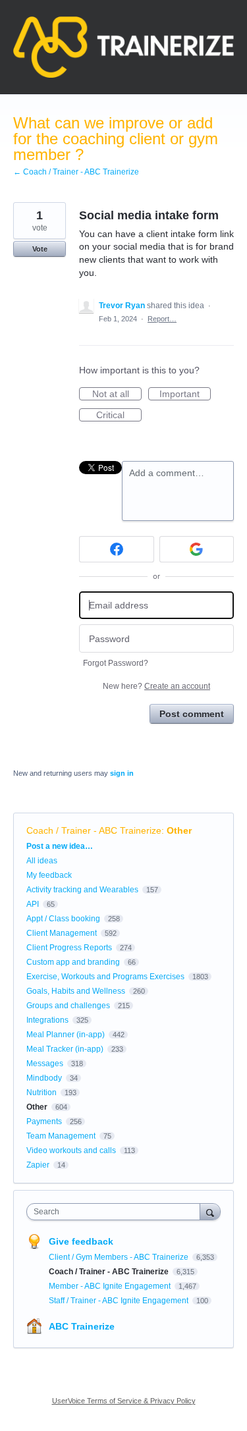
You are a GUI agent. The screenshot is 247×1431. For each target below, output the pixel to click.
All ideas (41, 860)
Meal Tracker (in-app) (64, 1049)
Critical (119, 415)
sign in (122, 773)
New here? (156, 686)
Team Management (61, 1136)
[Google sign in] (196, 549)
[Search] (210, 1211)
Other (179, 830)
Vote (39, 249)
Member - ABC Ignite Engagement (111, 1286)
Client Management (61, 933)
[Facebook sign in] (116, 549)
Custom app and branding (73, 962)
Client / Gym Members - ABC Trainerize (119, 1257)
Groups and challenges (68, 1005)
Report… (162, 319)
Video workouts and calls (71, 1150)
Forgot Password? (115, 663)
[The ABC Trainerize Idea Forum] (123, 47)
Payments (44, 1121)
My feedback (49, 875)
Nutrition (41, 1092)
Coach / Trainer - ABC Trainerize (93, 830)
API (32, 904)
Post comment (191, 714)
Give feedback (81, 1241)
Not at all (117, 394)
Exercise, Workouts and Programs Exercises (105, 976)
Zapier (37, 1165)
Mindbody (44, 1078)
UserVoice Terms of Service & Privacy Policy (124, 1401)
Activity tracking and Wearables (82, 889)
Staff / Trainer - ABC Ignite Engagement (119, 1300)
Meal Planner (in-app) (65, 1034)
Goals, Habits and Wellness (75, 991)
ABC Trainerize (82, 1326)
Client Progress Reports (69, 947)
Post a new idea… (59, 846)
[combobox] (116, 1211)
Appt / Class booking (63, 918)
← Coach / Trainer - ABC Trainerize (76, 171)
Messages (44, 1063)
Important (185, 394)
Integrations (47, 1020)
